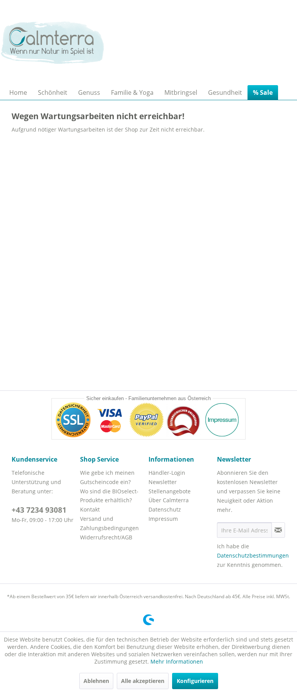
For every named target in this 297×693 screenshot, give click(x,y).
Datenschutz (164, 509)
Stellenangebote (169, 491)
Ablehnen (96, 680)
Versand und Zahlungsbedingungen (109, 523)
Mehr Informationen (176, 661)
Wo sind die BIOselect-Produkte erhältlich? (109, 496)
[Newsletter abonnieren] (278, 530)
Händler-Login (166, 472)
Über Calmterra (168, 500)
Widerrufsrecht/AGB (106, 537)
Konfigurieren (195, 680)
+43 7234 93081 (39, 510)
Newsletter (162, 482)
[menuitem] (18, 92)
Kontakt (90, 509)
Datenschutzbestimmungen (253, 555)
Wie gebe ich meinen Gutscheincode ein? (107, 477)
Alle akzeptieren (142, 680)
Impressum (163, 518)
